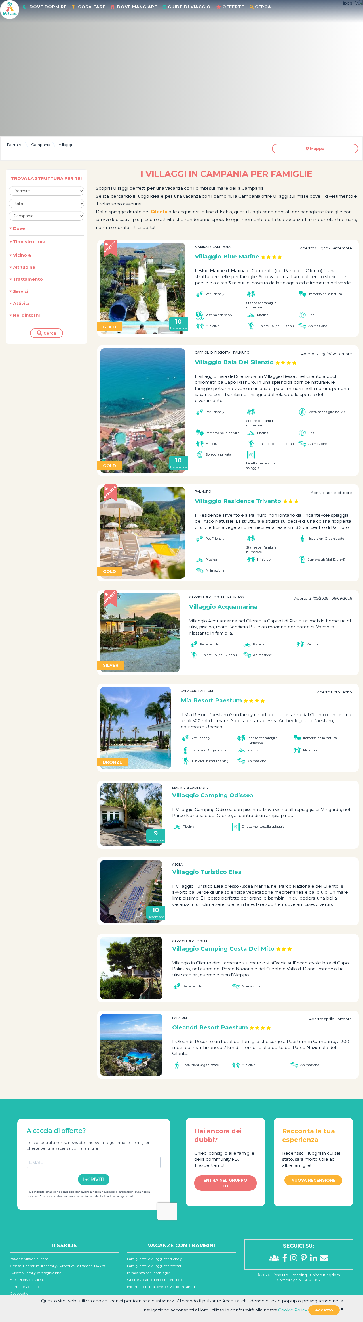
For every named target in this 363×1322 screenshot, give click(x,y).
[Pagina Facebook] (286, 1259)
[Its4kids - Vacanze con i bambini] (9, 9)
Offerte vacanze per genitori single (155, 1279)
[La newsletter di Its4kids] (324, 1259)
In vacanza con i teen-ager (148, 1273)
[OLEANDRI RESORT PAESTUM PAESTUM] (131, 1045)
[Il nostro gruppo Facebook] (275, 1259)
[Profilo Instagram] (295, 1259)
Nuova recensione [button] (313, 1180)
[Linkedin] (315, 1259)
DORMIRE (48, 6)
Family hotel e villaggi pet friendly (154, 1259)
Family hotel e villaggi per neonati (154, 1266)
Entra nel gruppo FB (225, 1183)
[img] (342, 1308)
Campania (40, 144)
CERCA (263, 6)
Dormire (15, 144)
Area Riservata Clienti (27, 1279)
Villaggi (65, 144)
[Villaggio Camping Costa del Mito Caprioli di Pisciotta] (131, 968)
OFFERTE (233, 6)
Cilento (159, 211)
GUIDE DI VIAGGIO (189, 6)
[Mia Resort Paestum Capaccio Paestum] (135, 728)
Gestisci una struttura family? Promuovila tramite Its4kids (57, 1266)
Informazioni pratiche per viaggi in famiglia (163, 1287)
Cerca (49, 333)
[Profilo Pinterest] (305, 1259)
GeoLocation (20, 1293)
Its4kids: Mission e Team (29, 1259)
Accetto (324, 1310)
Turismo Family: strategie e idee (35, 1273)
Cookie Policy (292, 1310)
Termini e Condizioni (26, 1287)
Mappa (316, 148)
